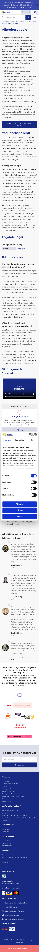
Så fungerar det (7, 789)
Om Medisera (6, 781)
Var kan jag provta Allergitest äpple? (19, 124)
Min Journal (25, 12)
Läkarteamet (6, 786)
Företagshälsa (6, 801)
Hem (3, 21)
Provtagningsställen (8, 794)
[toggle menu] (34, 17)
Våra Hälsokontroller (12, 21)
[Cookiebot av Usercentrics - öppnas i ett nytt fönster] (28, 434)
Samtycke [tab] (7, 440)
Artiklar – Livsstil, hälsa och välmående (14, 815)
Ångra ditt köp (6, 862)
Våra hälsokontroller (8, 791)
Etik (3, 860)
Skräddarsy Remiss (25, 21)
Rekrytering (5, 831)
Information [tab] (19, 440)
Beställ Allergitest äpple (19, 948)
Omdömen (5, 813)
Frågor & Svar (6, 843)
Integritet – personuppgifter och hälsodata (15, 857)
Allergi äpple (21, 249)
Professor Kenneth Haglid (10, 784)
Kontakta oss (6, 829)
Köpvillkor (5, 855)
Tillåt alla (19, 504)
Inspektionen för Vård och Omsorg (13, 796)
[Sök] (28, 17)
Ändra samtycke (7, 845)
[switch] (34, 482)
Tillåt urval (19, 510)
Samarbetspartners (8, 799)
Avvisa (19, 516)
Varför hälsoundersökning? (10, 810)
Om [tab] (32, 440)
